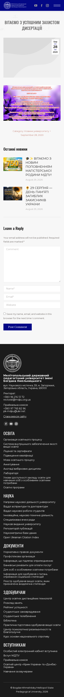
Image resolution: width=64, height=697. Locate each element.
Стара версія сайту (14, 416)
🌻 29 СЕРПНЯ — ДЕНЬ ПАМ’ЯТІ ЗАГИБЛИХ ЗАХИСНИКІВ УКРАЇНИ (39, 196)
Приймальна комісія (15, 660)
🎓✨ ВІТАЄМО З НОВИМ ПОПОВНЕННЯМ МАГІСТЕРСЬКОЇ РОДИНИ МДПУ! (39, 167)
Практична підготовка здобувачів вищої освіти (32, 625)
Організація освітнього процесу (22, 439)
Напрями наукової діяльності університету (29, 502)
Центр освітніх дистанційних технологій (27, 598)
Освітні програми (13, 487)
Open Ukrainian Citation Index (21, 537)
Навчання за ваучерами (17, 671)
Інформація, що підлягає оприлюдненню (28, 560)
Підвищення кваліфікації (18, 455)
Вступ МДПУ (11, 655)
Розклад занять (12, 602)
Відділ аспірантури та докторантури (25, 506)
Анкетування (11, 464)
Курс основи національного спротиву (26, 636)
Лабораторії (10, 473)
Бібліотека (9, 620)
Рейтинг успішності (15, 607)
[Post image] (12, 164)
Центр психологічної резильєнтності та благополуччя (27, 631)
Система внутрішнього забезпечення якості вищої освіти (30, 445)
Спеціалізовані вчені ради (19, 519)
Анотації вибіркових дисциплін (22, 468)
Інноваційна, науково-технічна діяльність (28, 515)
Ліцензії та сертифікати (17, 451)
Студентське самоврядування (21, 611)
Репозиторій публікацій (17, 528)
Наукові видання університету (22, 524)
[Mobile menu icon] (57, 5)
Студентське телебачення (19, 616)
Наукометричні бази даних (20, 533)
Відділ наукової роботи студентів (24, 510)
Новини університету (36, 131)
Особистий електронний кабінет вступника (30, 651)
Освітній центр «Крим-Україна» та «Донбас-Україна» (30, 666)
